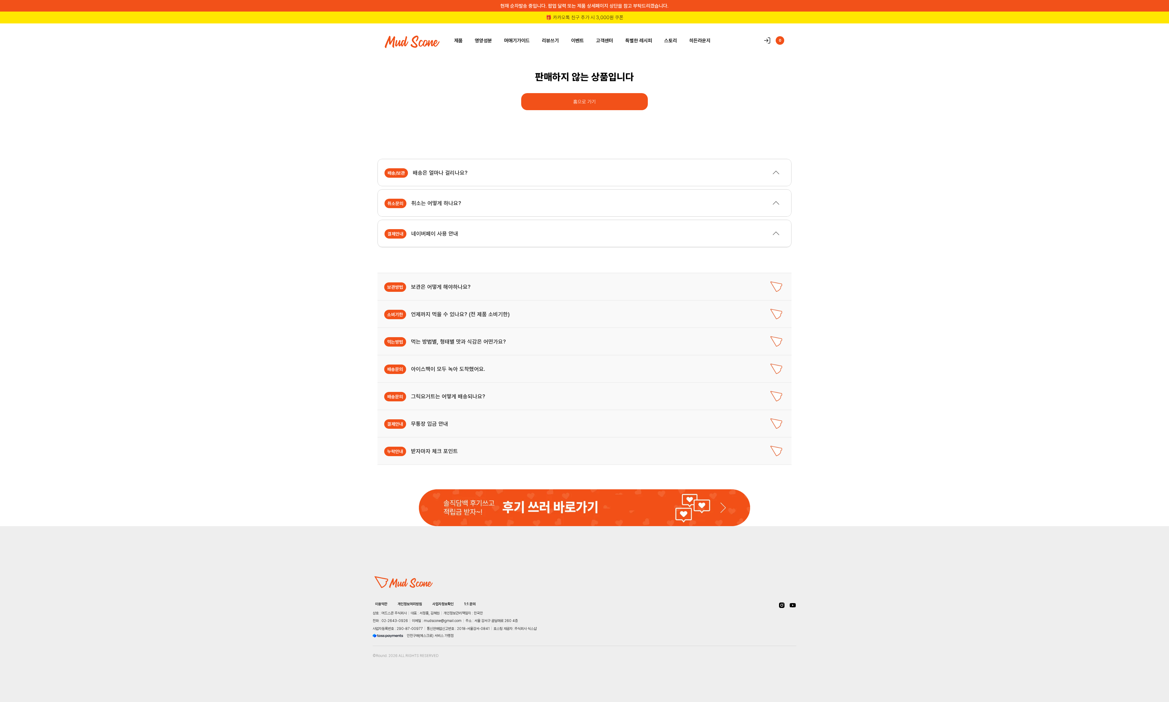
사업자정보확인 (443, 604)
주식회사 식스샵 (525, 628)
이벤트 (577, 40)
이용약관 (381, 604)
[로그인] (767, 40)
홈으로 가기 (584, 101)
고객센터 (604, 40)
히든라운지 (700, 40)
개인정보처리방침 (410, 604)
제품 (458, 40)
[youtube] (792, 605)
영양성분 (483, 40)
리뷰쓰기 (550, 40)
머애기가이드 (517, 40)
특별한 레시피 (638, 40)
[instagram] (781, 605)
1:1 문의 (470, 604)
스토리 (670, 40)
